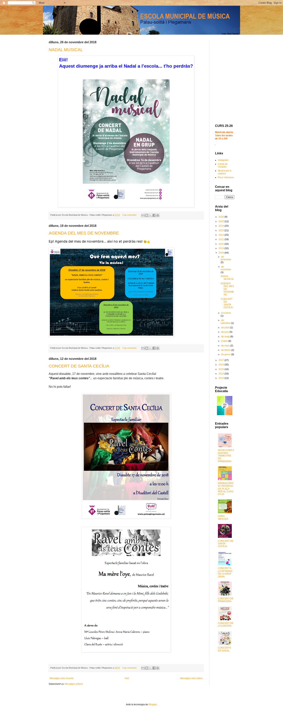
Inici (127, 678)
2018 (221, 252)
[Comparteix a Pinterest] (158, 215)
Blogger (153, 704)
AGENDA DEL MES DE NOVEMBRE (84, 233)
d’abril (224, 341)
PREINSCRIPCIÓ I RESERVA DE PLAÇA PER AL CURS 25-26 (226, 489)
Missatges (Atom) (74, 684)
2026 (221, 216)
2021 (221, 239)
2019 (221, 248)
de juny (225, 332)
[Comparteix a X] (150, 215)
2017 (221, 360)
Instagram (223, 160)
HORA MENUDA (223, 517)
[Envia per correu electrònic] (143, 215)
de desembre (226, 258)
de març (225, 345)
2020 (221, 244)
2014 (221, 373)
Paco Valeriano (226, 177)
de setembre (226, 321)
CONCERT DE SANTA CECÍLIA (79, 366)
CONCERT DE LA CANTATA (225, 624)
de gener (226, 354)
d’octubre (226, 313)
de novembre (226, 268)
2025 (221, 221)
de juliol (225, 327)
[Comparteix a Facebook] (154, 215)
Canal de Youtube (223, 165)
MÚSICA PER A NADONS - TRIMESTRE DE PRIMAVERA (226, 456)
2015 (221, 369)
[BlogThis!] (147, 215)
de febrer (226, 350)
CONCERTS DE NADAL (224, 649)
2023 (221, 230)
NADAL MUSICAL (66, 49)
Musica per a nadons (224, 172)
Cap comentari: (129, 215)
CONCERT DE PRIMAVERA (225, 600)
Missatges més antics (191, 678)
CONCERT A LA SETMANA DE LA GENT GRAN (225, 572)
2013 (221, 378)
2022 (221, 235)
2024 (221, 226)
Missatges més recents (62, 678)
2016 (221, 364)
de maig (225, 336)
